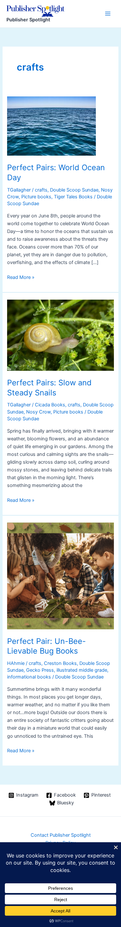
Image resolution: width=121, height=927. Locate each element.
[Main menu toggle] (108, 13)
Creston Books (60, 663)
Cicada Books (50, 405)
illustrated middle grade (81, 670)
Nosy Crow (38, 412)
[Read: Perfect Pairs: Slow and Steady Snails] (60, 335)
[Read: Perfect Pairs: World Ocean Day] (51, 126)
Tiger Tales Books (73, 197)
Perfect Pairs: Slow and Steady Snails (49, 387)
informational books (29, 677)
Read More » (21, 277)
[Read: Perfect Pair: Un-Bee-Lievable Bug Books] (60, 576)
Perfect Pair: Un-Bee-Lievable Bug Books (46, 646)
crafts (41, 190)
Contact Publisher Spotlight (61, 835)
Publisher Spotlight (28, 20)
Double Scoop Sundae (74, 190)
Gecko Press (40, 670)
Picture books (36, 197)
